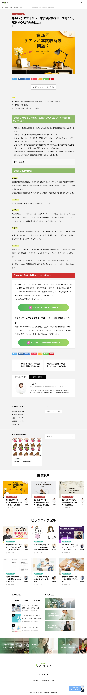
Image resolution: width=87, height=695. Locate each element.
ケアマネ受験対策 (17, 414)
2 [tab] (27, 454)
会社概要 (35, 680)
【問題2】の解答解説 (21, 105)
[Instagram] (39, 674)
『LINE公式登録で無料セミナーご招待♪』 (27, 108)
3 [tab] (28, 454)
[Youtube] (47, 674)
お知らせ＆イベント (18, 411)
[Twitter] (42, 674)
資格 (59, 411)
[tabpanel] (27, 452)
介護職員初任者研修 (18, 421)
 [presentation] (82, 476)
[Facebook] (44, 674)
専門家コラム (16, 424)
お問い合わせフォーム (47, 680)
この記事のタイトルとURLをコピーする (43, 87)
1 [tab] (25, 454)
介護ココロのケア (17, 418)
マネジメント (50, 411)
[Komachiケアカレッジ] (5, 2)
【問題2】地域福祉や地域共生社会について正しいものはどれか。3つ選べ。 (38, 101)
